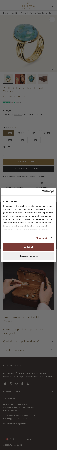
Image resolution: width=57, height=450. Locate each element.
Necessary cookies (28, 256)
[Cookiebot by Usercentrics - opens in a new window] (42, 192)
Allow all (28, 247)
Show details (42, 238)
